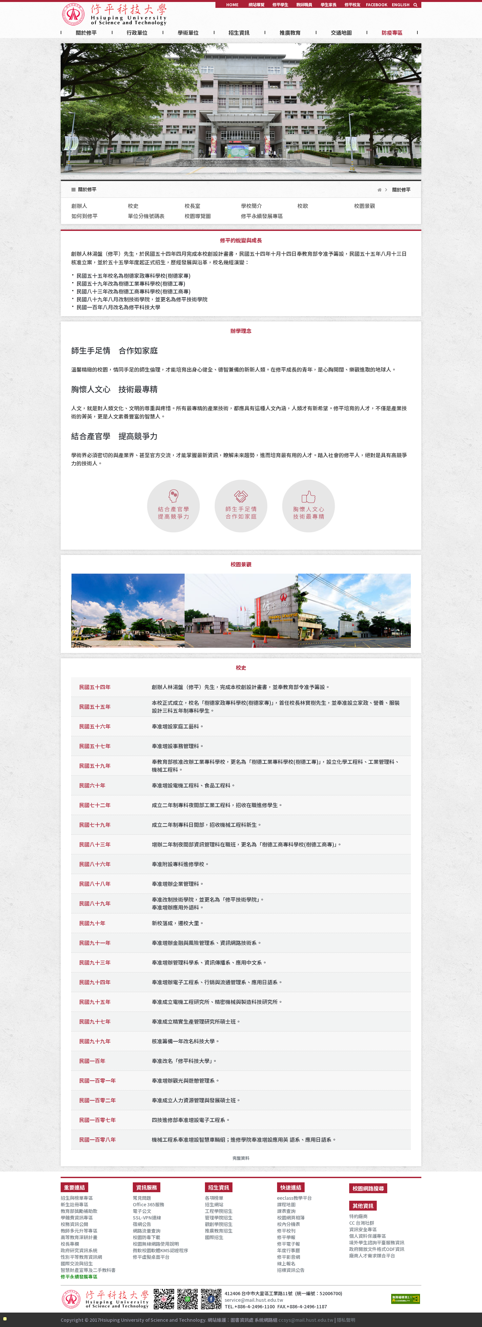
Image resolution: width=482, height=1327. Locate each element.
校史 (133, 206)
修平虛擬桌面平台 (151, 1257)
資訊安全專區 (363, 1229)
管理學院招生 (218, 1217)
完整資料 (241, 1158)
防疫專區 (392, 32)
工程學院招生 (218, 1211)
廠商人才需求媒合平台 (372, 1255)
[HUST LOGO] (106, 1299)
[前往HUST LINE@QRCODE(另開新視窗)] (187, 1305)
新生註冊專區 (74, 1204)
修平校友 (352, 5)
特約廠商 (358, 1216)
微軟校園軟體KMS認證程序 (160, 1250)
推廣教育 (290, 32)
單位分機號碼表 (146, 216)
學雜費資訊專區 (77, 1217)
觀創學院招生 (218, 1224)
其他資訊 (362, 1206)
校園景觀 (364, 206)
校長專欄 (70, 1243)
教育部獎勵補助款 (79, 1211)
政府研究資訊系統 (79, 1250)
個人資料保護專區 (367, 1236)
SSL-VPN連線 (147, 1217)
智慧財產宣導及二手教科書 (88, 1270)
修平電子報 (288, 1243)
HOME (232, 5)
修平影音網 (288, 1257)
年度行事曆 (288, 1250)
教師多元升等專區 (79, 1230)
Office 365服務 (148, 1204)
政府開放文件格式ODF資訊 (376, 1249)
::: (63, 4)
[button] (415, 5)
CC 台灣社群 (361, 1222)
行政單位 (137, 32)
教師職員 (304, 5)
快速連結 (290, 1187)
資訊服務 (146, 1187)
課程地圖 (286, 1204)
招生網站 (214, 1204)
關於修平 (86, 32)
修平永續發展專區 (262, 216)
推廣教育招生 (218, 1230)
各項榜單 (214, 1197)
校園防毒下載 (146, 1237)
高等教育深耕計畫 (79, 1237)
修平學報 (286, 1237)
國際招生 (214, 1237)
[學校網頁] (379, 189)
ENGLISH (401, 5)
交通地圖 (341, 32)
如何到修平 (84, 216)
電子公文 (142, 1211)
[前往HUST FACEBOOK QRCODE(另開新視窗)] (211, 1305)
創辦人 (79, 206)
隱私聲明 (346, 1320)
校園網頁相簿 (291, 1217)
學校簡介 (251, 206)
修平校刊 (286, 1230)
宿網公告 (142, 1224)
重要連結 (74, 1187)
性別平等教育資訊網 (81, 1257)
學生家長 (328, 5)
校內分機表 (288, 1224)
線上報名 (286, 1263)
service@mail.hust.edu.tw (254, 1299)
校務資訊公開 (74, 1224)
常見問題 (142, 1197)
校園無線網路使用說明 (156, 1243)
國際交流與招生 (77, 1263)
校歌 (302, 206)
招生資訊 (239, 32)
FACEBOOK (376, 5)
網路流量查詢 (146, 1230)
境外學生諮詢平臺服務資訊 (376, 1242)
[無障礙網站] (405, 1300)
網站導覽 (256, 5)
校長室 (192, 206)
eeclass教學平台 (294, 1197)
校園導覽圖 (198, 216)
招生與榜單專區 (77, 1197)
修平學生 (280, 5)
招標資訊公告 (291, 1270)
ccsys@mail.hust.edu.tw (305, 1320)
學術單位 (188, 32)
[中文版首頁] (115, 12)
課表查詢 (286, 1211)
